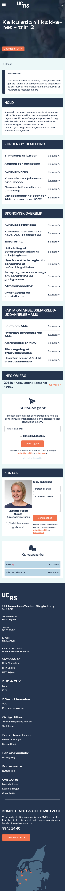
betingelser (41, 453)
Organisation (9, 793)
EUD (4, 685)
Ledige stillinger (10, 788)
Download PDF (12, 48)
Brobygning (8, 757)
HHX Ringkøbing (11, 663)
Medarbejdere (10, 784)
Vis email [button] (19, 527)
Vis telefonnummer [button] (19, 523)
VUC (4, 703)
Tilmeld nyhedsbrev (34, 435)
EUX (4, 690)
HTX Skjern (8, 672)
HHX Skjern (8, 667)
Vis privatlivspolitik (32, 458)
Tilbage (8, 63)
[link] (33, 5)
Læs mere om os (16, 837)
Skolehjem (7, 726)
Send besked (45, 517)
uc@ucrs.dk (8, 640)
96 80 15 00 (8, 630)
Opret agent (32, 443)
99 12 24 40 (11, 828)
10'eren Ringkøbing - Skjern (17, 721)
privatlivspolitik (25, 453)
